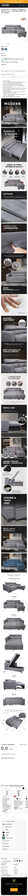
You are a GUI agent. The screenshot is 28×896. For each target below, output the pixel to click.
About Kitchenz (4, 867)
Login (15, 867)
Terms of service (4, 873)
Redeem (16, 872)
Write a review (23, 744)
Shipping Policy (4, 870)
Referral (15, 873)
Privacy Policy (4, 872)
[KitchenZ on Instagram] (14, 861)
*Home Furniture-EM (16, 785)
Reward (15, 868)
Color (4, 46)
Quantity (3, 64)
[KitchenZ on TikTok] (22, 861)
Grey (2, 49)
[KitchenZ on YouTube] (19, 861)
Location (3, 868)
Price (2, 53)
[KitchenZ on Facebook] (17, 861)
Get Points (16, 870)
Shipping (3, 74)
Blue (5, 49)
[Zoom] (26, 41)
